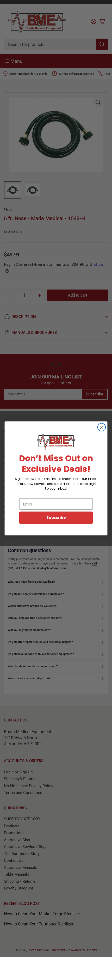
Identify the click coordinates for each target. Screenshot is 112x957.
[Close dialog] (102, 427)
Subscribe (56, 517)
